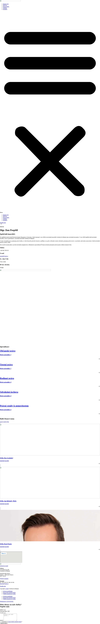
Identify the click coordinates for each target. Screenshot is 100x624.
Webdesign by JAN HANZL (6, 601)
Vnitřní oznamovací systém (9, 593)
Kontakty (5, 9)
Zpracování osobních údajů (9, 592)
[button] (50, 112)
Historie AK (6, 4)
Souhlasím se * (12, 621)
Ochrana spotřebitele (7, 591)
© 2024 (6, 588)
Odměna (5, 8)
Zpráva (2, 620)
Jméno (1, 609)
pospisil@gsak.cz (4, 256)
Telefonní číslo (3, 611)
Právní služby (6, 6)
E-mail (1, 612)
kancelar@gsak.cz (4, 583)
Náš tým (5, 5)
